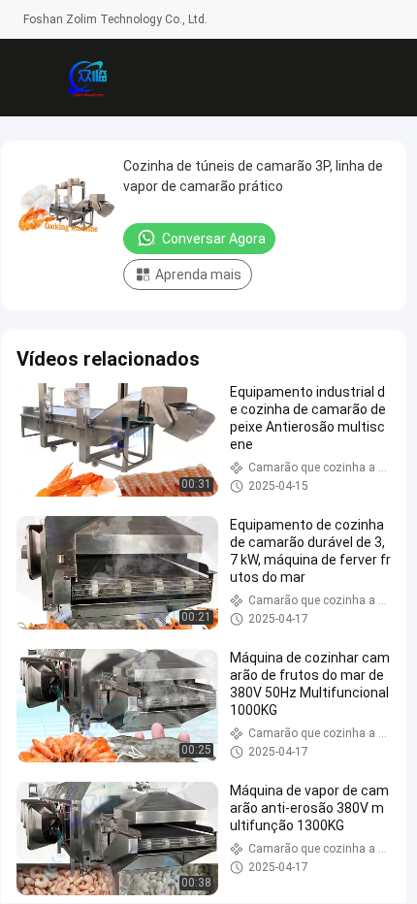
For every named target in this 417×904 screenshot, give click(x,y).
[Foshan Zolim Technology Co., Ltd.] (87, 77)
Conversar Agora (214, 238)
